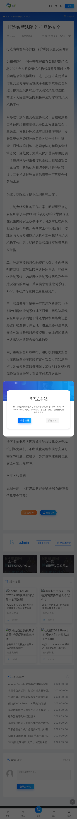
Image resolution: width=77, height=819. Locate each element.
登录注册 (24, 420)
